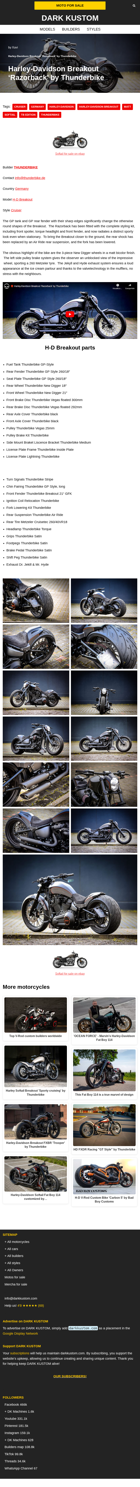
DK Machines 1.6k (20, 1411)
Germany (37, 106)
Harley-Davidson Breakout (98, 106)
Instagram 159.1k (17, 1433)
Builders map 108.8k (19, 1447)
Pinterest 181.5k (16, 1426)
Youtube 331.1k (16, 1418)
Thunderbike (50, 114)
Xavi (15, 47)
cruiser (20, 106)
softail (10, 114)
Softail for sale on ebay (70, 153)
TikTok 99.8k (14, 1454)
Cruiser (16, 210)
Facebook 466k (16, 1404)
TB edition (28, 114)
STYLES (93, 29)
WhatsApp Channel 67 (21, 1468)
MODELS (47, 29)
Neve (51, 1483)
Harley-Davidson (61, 106)
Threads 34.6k (15, 1461)
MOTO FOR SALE (70, 5)
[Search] (134, 5)
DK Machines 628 (20, 1440)
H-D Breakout (22, 199)
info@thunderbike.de (30, 178)
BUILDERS (71, 29)
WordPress (84, 1483)
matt (127, 106)
